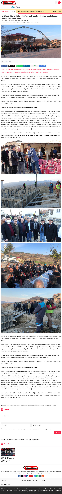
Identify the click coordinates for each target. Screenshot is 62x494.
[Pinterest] (32, 476)
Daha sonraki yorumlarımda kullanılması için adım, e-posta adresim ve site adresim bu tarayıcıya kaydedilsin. (26, 429)
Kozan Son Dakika (24, 20)
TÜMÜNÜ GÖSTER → (56, 11)
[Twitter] (22, 476)
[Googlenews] (35, 476)
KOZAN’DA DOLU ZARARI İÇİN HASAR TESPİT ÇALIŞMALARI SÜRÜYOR (33, 11)
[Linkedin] (27, 476)
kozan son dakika (48, 405)
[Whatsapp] (37, 476)
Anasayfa (5, 20)
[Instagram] (25, 476)
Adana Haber (11, 20)
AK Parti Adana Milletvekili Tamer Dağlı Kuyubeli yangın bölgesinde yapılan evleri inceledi (22, 405)
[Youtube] (30, 476)
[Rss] (43, 476)
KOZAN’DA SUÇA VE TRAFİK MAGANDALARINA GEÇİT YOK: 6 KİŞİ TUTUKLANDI (7, 459)
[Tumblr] (40, 476)
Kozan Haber (17, 20)
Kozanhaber (54, 405)
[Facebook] (19, 476)
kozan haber (42, 405)
